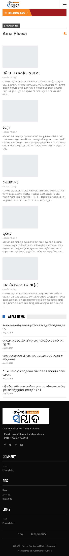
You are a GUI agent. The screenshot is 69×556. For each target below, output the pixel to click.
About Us (6, 494)
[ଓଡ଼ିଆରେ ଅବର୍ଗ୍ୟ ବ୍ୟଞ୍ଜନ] (20, 57)
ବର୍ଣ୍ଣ (6, 127)
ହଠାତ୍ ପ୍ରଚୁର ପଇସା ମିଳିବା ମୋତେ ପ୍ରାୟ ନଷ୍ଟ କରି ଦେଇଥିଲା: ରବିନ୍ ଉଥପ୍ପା (32, 357)
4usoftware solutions (42, 551)
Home (5, 490)
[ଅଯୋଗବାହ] (20, 166)
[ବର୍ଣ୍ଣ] (20, 111)
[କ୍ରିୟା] (20, 217)
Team (5, 466)
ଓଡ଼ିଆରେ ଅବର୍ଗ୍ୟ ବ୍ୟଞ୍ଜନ (21, 72)
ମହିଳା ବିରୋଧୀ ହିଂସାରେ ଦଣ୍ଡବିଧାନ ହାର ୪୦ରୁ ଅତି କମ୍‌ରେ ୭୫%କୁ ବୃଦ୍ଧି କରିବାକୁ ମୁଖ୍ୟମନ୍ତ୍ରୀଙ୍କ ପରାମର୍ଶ (34, 388)
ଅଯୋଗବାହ (11, 181)
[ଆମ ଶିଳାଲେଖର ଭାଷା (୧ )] (20, 268)
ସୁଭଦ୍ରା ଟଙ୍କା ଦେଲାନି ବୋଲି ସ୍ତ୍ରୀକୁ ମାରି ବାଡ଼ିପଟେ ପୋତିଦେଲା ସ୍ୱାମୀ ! (33, 342)
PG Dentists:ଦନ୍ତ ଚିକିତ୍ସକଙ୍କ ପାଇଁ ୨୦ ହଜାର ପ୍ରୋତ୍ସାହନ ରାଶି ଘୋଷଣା (34, 372)
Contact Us (7, 498)
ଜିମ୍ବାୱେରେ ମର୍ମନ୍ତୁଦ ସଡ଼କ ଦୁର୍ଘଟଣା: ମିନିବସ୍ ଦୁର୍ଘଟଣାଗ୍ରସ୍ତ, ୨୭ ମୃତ (34, 326)
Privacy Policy (8, 470)
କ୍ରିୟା (7, 233)
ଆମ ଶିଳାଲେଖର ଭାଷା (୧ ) (21, 284)
